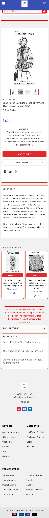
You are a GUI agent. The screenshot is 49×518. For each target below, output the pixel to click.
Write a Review (9, 110)
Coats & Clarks (9, 485)
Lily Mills (29, 485)
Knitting (30, 446)
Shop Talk (7, 441)
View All (29, 494)
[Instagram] (30, 409)
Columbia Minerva (34, 475)
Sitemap (6, 456)
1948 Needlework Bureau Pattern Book (23, 350)
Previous (3, 275)
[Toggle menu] (3, 3)
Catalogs (6, 446)
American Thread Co (11, 489)
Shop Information (10, 432)
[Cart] (45, 3)
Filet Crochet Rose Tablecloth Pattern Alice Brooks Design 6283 (36, 284)
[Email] (10, 171)
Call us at (24, 401)
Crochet (30, 441)
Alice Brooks (8, 475)
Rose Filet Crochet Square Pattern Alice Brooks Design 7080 (12, 283)
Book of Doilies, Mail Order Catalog (21, 342)
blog (4, 451)
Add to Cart (13, 275)
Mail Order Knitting (35, 437)
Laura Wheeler (9, 480)
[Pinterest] (15, 171)
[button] (24, 162)
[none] (25, 58)
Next (45, 275)
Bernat (29, 480)
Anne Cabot (7, 494)
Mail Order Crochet (35, 432)
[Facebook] (5, 171)
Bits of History (9, 437)
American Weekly (34, 489)
